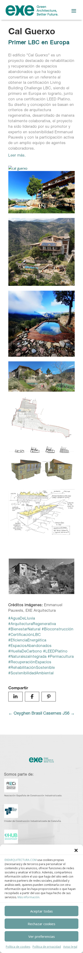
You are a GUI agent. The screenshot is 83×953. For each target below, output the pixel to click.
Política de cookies (18, 947)
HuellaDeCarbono (26, 652)
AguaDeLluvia (23, 619)
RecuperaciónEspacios (31, 662)
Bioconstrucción (59, 629)
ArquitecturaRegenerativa (33, 624)
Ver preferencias (41, 936)
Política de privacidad (47, 947)
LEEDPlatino (56, 652)
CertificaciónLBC (26, 635)
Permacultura (62, 657)
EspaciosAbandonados (31, 646)
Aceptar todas (41, 911)
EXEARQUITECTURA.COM (21, 860)
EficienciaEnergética (28, 641)
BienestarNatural (26, 629)
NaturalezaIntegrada (29, 657)
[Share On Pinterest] (49, 696)
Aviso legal (70, 947)
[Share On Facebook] (32, 696)
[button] (76, 850)
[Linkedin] (15, 696)
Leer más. (17, 156)
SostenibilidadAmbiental (32, 673)
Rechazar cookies (41, 923)
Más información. (29, 897)
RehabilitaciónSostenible (33, 668)
